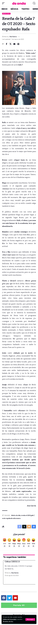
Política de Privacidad (9, 619)
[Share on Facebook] (6, 44)
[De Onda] (19, 3)
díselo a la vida (15, 515)
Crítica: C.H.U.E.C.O (12, 562)
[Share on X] (10, 44)
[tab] (19, 605)
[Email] (14, 44)
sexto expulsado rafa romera (11, 518)
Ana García (13, 36)
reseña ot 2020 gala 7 (27, 515)
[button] (30, 619)
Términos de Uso (8, 621)
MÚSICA (6, 13)
